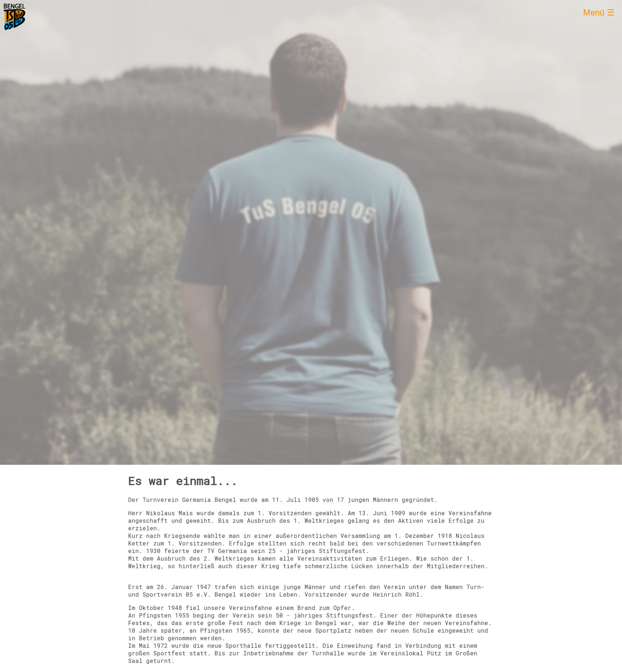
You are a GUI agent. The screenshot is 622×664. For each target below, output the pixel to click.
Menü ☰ (599, 12)
